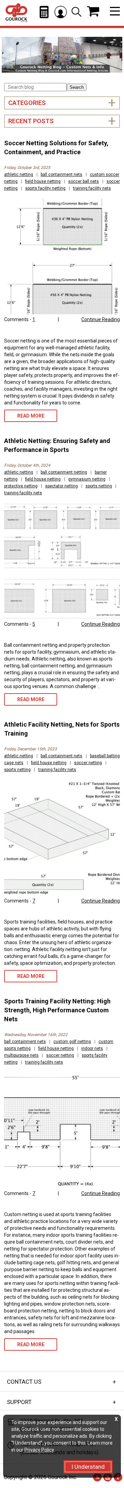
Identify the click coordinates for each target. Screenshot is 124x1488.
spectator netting (61, 486)
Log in (60, 12)
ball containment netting (64, 472)
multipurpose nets (21, 1055)
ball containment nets (61, 174)
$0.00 (93, 11)
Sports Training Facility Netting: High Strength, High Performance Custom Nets (57, 1010)
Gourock (16, 13)
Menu (115, 11)
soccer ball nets (83, 181)
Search (77, 87)
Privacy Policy (39, 1450)
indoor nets (92, 1048)
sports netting (98, 486)
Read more (30, 416)
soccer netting (88, 762)
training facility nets (92, 188)
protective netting (21, 486)
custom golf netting (72, 1041)
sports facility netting (45, 188)
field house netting (43, 181)
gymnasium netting (86, 479)
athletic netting (18, 174)
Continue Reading (100, 319)
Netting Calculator (44, 12)
